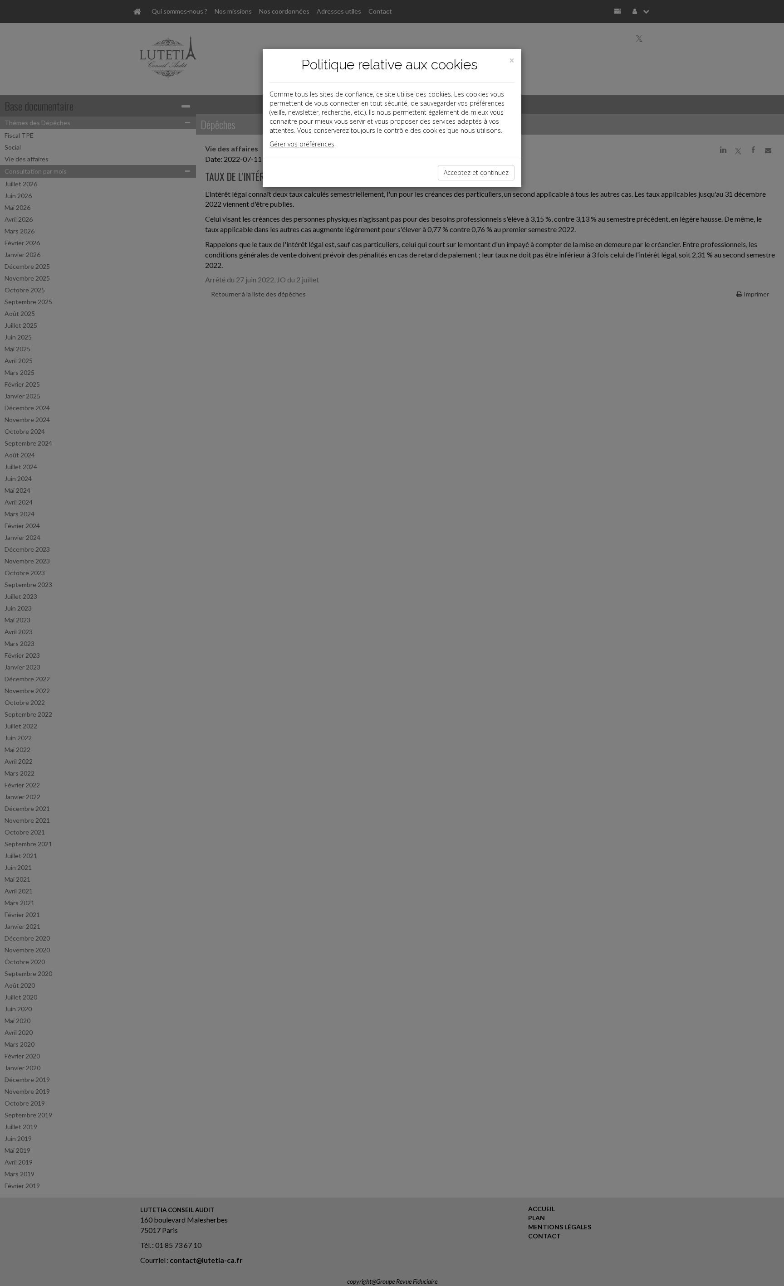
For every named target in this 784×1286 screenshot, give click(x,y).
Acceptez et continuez (476, 172)
